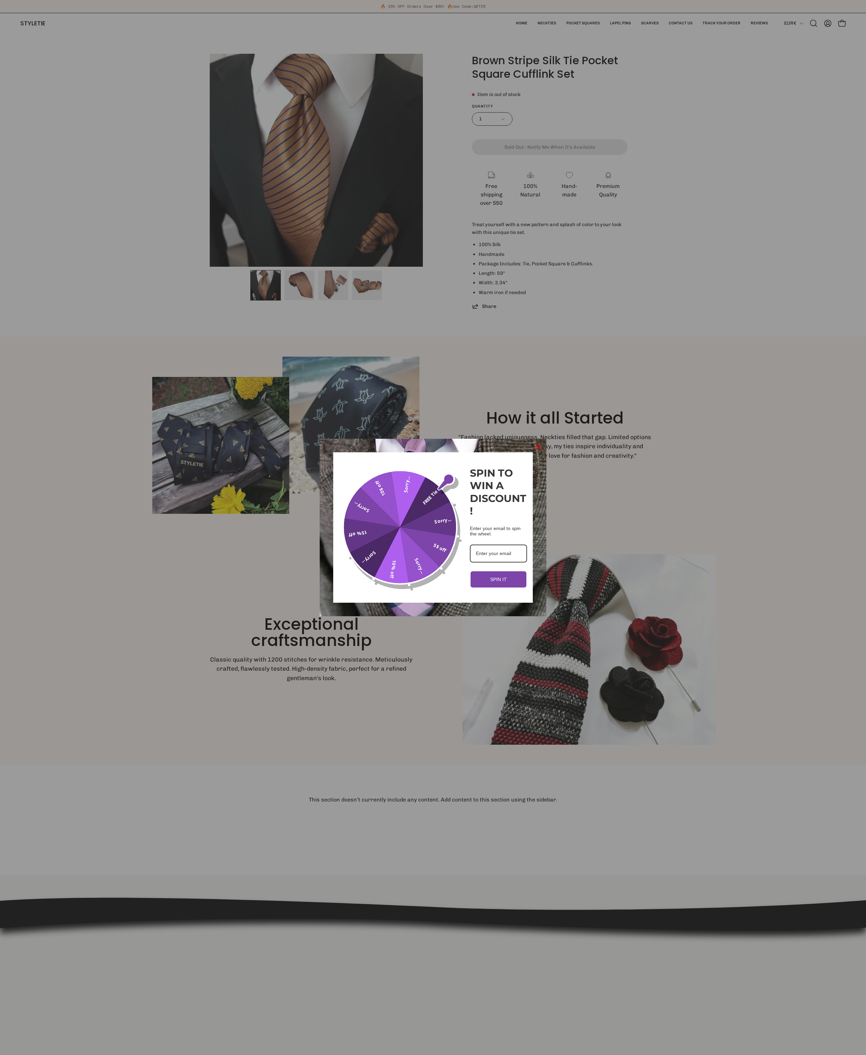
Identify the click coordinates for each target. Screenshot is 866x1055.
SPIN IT (498, 579)
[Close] (538, 447)
